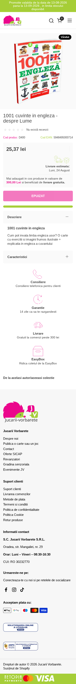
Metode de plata (14, 499)
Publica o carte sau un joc (21, 443)
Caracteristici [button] (17, 257)
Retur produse (13, 520)
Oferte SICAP (12, 454)
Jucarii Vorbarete (49, 664)
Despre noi (10, 438)
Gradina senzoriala (16, 464)
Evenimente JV (13, 469)
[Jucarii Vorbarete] (12, 20)
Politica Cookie (13, 514)
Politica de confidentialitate (21, 509)
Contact (8, 449)
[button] (51, 20)
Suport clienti (12, 489)
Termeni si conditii (15, 504)
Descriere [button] (14, 217)
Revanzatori (11, 459)
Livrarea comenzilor (16, 494)
